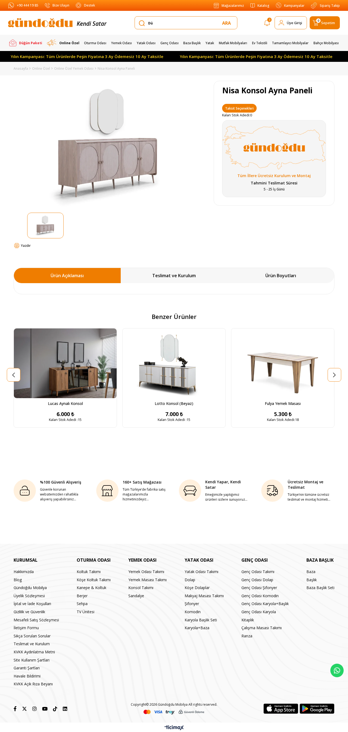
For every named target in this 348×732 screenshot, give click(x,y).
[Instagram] (34, 708)
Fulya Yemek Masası (283, 403)
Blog (18, 579)
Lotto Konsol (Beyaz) (174, 403)
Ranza (246, 635)
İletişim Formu (26, 627)
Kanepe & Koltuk (91, 587)
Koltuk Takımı (89, 571)
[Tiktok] (55, 708)
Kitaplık (247, 619)
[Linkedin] (65, 708)
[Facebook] (15, 708)
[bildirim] (267, 24)
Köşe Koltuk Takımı (94, 579)
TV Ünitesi (85, 611)
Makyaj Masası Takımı (204, 595)
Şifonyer (192, 603)
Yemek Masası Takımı (147, 579)
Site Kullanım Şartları (31, 660)
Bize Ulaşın (60, 5)
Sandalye (136, 595)
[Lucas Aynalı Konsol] (65, 363)
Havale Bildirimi (27, 676)
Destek (89, 5)
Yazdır (26, 245)
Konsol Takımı (140, 587)
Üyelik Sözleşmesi (29, 595)
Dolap (190, 579)
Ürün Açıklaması (67, 276)
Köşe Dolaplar (197, 587)
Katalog (263, 5)
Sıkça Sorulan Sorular (32, 635)
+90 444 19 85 (27, 5)
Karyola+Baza (197, 627)
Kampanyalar (294, 5)
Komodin (193, 611)
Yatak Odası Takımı (201, 571)
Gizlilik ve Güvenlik (29, 611)
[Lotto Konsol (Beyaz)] (174, 363)
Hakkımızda (24, 571)
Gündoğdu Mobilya (30, 587)
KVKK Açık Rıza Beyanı (33, 683)
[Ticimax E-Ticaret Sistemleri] (174, 728)
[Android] (317, 709)
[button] (276, 394)
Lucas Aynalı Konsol (65, 403)
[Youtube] (45, 708)
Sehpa (82, 603)
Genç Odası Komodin (260, 595)
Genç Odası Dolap (257, 579)
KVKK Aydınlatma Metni (34, 651)
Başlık (311, 579)
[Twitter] (24, 708)
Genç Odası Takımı (257, 571)
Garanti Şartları (27, 667)
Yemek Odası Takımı (146, 571)
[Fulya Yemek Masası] (282, 363)
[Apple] (280, 709)
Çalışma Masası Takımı (261, 627)
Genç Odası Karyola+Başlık (265, 603)
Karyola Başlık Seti (201, 619)
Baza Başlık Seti (320, 587)
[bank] (174, 712)
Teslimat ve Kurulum (174, 276)
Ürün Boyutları (280, 276)
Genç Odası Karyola (258, 611)
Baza (310, 571)
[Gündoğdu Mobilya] (40, 22)
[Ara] (227, 23)
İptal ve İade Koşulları (32, 603)
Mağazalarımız (233, 5)
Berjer (82, 595)
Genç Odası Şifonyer (259, 587)
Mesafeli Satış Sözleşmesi (36, 619)
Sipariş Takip (330, 5)
